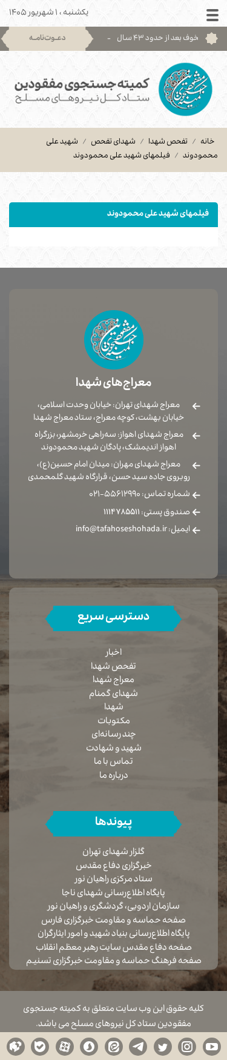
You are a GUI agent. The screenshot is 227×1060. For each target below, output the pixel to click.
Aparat (65, 1046)
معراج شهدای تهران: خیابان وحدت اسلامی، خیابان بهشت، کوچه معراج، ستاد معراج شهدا (108, 412)
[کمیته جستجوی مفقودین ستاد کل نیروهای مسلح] (113, 89)
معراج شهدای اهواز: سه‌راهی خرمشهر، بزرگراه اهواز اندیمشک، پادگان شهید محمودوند (109, 442)
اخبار (114, 653)
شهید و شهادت (114, 749)
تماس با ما (113, 762)
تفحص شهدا (168, 142)
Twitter (163, 1046)
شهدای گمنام (113, 694)
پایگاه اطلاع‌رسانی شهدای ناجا (113, 894)
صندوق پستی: (147, 513)
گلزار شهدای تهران (113, 853)
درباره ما (113, 776)
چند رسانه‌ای (113, 735)
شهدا (113, 708)
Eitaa (114, 1046)
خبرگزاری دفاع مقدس (114, 867)
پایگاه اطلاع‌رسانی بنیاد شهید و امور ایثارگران (114, 935)
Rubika (16, 1046)
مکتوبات (113, 722)
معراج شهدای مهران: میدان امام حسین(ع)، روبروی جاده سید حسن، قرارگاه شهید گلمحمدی (109, 472)
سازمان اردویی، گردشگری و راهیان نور (114, 908)
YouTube (212, 1046)
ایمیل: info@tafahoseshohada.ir (133, 530)
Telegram (138, 1046)
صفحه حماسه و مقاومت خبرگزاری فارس (113, 922)
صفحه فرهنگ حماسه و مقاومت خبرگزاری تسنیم (114, 962)
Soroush (89, 1046)
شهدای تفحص (113, 142)
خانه (207, 142)
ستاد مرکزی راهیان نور (114, 880)
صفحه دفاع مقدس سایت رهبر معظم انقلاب (114, 949)
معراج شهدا (113, 681)
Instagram (187, 1046)
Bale (40, 1046)
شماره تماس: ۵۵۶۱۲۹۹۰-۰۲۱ (139, 495)
